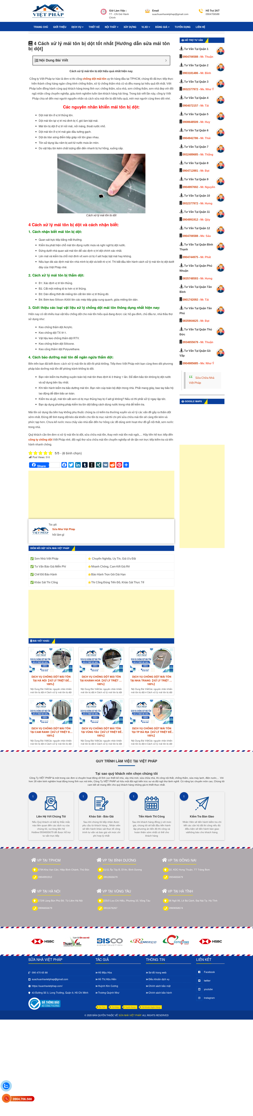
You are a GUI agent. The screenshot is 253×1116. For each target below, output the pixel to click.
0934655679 (190, 342)
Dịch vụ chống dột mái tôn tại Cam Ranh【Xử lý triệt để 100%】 (51, 732)
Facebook (209, 972)
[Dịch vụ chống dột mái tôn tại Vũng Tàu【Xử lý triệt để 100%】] (101, 712)
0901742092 (190, 299)
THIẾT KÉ (94, 27)
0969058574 (176, 908)
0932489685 (190, 154)
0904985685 (190, 363)
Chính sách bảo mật (160, 986)
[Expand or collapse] (166, 60)
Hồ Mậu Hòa (105, 972)
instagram (209, 997)
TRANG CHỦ (41, 27)
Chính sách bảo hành (160, 992)
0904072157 (190, 105)
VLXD (145, 27)
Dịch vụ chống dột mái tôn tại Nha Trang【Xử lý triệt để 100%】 (151, 680)
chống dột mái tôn (94, 78)
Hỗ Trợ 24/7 (212, 10)
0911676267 (110, 908)
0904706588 (190, 56)
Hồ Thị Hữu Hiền (107, 979)
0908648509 (190, 122)
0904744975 (190, 257)
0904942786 (190, 138)
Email (155, 10)
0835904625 (190, 320)
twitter (207, 980)
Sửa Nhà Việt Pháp (63, 529)
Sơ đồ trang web (157, 972)
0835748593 (190, 278)
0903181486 (190, 73)
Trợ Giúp (115, 1007)
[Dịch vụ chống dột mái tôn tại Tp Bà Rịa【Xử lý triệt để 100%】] (151, 712)
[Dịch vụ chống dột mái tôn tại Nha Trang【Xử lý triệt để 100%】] (151, 660)
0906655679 (45, 908)
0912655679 (111, 877)
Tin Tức (102, 1007)
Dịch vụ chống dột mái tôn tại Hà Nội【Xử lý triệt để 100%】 (51, 680)
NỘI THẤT (111, 27)
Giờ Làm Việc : (118, 10)
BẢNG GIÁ (161, 27)
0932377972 (190, 89)
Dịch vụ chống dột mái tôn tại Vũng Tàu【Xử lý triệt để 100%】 (101, 732)
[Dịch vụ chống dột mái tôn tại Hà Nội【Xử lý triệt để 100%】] (50, 660)
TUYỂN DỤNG (183, 27)
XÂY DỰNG (130, 27)
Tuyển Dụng (130, 1007)
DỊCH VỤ (76, 27)
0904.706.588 (22, 1099)
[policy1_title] (104, 14)
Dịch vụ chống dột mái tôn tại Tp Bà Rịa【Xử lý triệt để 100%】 (152, 732)
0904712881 (190, 170)
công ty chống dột (40, 439)
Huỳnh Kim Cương (108, 986)
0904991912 (190, 219)
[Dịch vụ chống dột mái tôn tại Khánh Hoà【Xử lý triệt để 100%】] (101, 660)
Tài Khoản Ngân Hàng (151, 1007)
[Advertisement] (101, 496)
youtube (208, 989)
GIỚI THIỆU (59, 27)
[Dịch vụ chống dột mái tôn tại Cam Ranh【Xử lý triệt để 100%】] (50, 712)
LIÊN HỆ (200, 27)
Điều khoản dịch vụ (159, 979)
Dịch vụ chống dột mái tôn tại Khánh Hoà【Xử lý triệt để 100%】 (101, 680)
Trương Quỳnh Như (108, 992)
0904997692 (190, 187)
